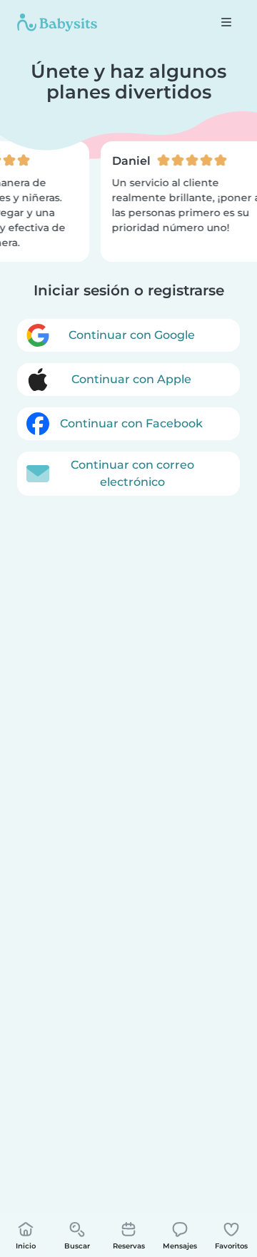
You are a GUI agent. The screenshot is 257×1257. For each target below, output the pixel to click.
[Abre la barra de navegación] (226, 22)
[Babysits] (57, 22)
